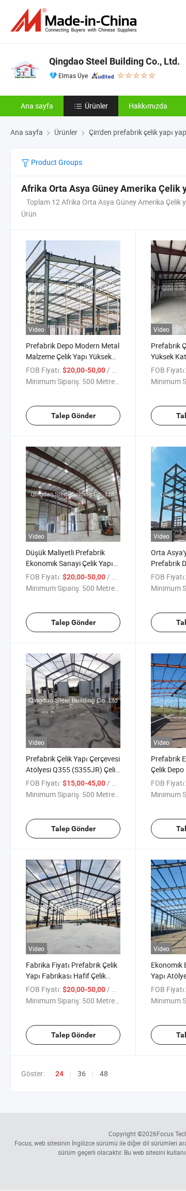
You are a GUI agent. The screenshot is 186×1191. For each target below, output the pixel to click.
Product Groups (55, 162)
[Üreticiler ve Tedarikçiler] (75, 20)
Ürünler (96, 106)
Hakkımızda (148, 106)
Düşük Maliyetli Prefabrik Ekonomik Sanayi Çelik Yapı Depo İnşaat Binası (69, 563)
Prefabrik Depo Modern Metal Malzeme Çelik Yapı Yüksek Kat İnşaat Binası (72, 356)
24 (59, 1074)
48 (104, 1073)
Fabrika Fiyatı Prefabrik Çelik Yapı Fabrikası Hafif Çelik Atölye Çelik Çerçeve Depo (71, 975)
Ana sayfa (37, 106)
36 (82, 1073)
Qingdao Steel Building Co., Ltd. (114, 61)
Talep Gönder (73, 415)
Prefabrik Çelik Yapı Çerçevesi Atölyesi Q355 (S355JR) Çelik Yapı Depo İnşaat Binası (73, 769)
